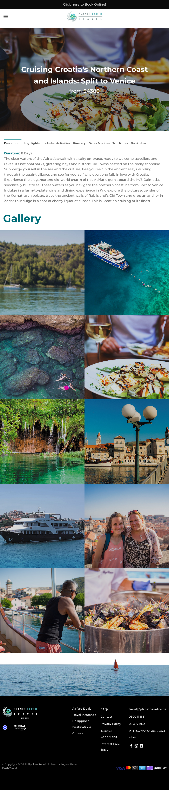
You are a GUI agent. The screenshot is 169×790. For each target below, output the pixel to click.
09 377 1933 (137, 723)
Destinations (81, 727)
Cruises (77, 733)
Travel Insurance (84, 714)
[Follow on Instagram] (136, 746)
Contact (106, 716)
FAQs (104, 709)
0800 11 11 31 (137, 716)
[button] (5, 16)
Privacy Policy (111, 723)
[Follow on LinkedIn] (141, 746)
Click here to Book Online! (84, 4)
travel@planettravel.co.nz (147, 709)
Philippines (80, 721)
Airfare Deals (81, 708)
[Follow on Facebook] (131, 746)
